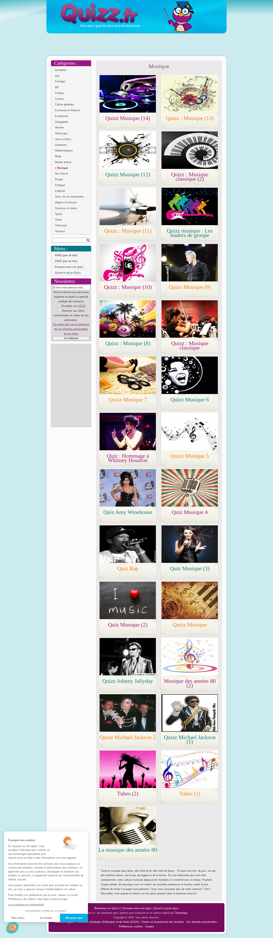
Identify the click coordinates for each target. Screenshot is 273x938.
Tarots (58, 219)
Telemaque (181, 912)
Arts (57, 75)
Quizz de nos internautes (69, 196)
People (59, 179)
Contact (149, 926)
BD (57, 87)
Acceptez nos (71, 319)
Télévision (61, 225)
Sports (59, 214)
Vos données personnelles (201, 921)
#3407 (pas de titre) (66, 261)
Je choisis (46, 917)
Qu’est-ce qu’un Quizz (68, 272)
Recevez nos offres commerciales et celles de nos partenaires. (71, 315)
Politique (60, 185)
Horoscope (61, 133)
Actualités (61, 70)
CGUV (82, 305)
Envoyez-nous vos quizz (69, 266)
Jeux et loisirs (63, 139)
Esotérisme (61, 116)
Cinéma (59, 93)
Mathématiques (64, 150)
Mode (58, 156)
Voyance (60, 231)
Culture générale (64, 104)
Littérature (61, 144)
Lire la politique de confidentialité (26, 904)
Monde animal (63, 162)
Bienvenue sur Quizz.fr (107, 908)
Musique (62, 167)
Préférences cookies (131, 926)
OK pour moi (74, 917)
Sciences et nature (66, 208)
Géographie (61, 121)
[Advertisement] (136, 44)
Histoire (59, 127)
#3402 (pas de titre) (66, 255)
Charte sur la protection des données (162, 921)
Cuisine (59, 98)
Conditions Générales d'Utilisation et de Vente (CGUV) (108, 921)
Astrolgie (60, 81)
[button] (12, 927)
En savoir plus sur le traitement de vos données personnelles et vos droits (71, 329)
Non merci (17, 917)
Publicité (60, 190)
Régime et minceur (66, 202)
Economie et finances (67, 110)
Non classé (61, 173)
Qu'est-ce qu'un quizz (166, 908)
